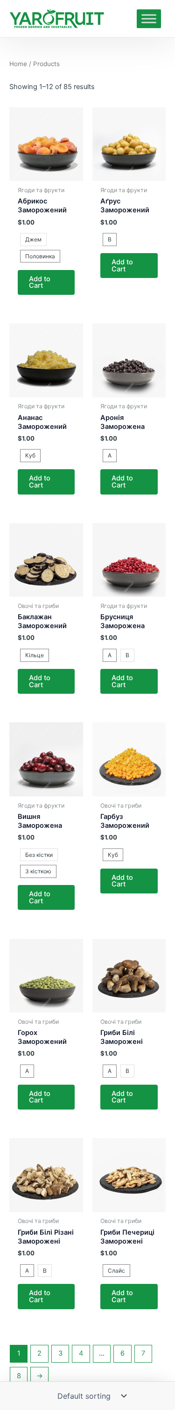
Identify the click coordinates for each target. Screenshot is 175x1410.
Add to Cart (39, 282)
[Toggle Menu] (148, 18)
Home (18, 64)
